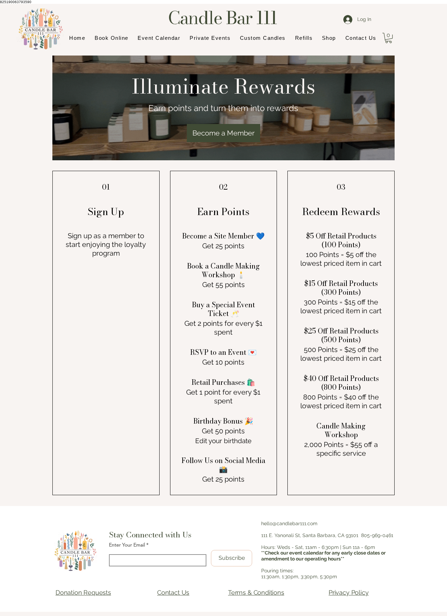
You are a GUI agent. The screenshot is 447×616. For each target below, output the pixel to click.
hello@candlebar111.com (289, 523)
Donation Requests (83, 592)
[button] (388, 38)
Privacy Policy (348, 592)
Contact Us (173, 592)
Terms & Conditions (256, 592)
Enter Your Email (127, 544)
